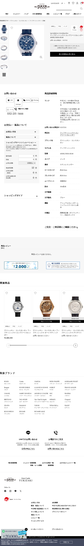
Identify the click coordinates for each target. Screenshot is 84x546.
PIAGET (67, 406)
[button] (75, 345)
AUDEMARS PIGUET (71, 382)
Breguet (6, 388)
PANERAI (68, 394)
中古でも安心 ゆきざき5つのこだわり (64, 506)
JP (62, 3)
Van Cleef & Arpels (41, 400)
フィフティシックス (35, 20)
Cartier (22, 382)
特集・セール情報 (36, 465)
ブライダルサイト (57, 529)
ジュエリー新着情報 (29, 463)
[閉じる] (26, 529)
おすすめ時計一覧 (48, 463)
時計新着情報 (12, 463)
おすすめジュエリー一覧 (68, 463)
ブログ (67, 14)
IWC (51, 394)
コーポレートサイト (37, 529)
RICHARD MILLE (39, 412)
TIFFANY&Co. (54, 406)
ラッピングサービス (37, 521)
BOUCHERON (9, 412)
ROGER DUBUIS (24, 388)
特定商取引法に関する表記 (60, 509)
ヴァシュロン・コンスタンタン (18, 20)
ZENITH (6, 406)
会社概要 (55, 502)
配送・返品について (37, 506)
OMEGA (37, 382)
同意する (66, 542)
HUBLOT (52, 388)
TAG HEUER (23, 400)
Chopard (68, 400)
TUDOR (41, 406)
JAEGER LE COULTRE (41, 394)
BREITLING (8, 400)
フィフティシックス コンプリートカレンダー (69, 134)
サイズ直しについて (37, 512)
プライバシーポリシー (20, 542)
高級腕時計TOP (4, 20)
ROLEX (7, 382)
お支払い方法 (35, 502)
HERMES (52, 400)
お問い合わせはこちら (56, 449)
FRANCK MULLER (70, 388)
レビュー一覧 (35, 518)
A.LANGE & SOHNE (41, 388)
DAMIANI (22, 406)
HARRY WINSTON (25, 394)
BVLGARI (22, 412)
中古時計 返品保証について (40, 509)
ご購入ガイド (77, 14)
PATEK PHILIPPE (56, 382)
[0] (81, 3)
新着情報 (51, 465)
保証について (35, 515)
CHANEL (7, 394)
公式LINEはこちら (28, 449)
